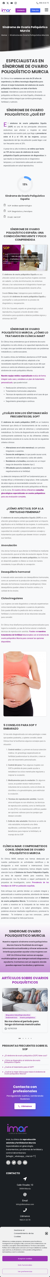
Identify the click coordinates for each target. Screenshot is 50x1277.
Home (4, 35)
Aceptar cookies (25, 1258)
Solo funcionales (25, 1265)
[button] (46, 1233)
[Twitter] (14, 1162)
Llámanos (25, 1216)
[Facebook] (4, 3)
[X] (8, 3)
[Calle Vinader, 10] (25, 1179)
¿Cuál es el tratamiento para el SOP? (19, 1067)
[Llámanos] (25, 1210)
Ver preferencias (25, 1271)
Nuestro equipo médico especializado (16, 376)
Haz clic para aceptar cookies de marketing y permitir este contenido (25, 257)
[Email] (25, 1194)
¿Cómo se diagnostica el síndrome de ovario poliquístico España (22, 1061)
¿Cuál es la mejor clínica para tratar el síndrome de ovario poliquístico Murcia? (24, 1073)
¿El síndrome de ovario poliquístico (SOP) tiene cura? (25, 1055)
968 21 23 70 (44, 3)
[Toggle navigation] (46, 10)
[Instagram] (16, 3)
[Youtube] (25, 1162)
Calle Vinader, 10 (25, 1185)
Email (25, 1200)
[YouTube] (12, 3)
